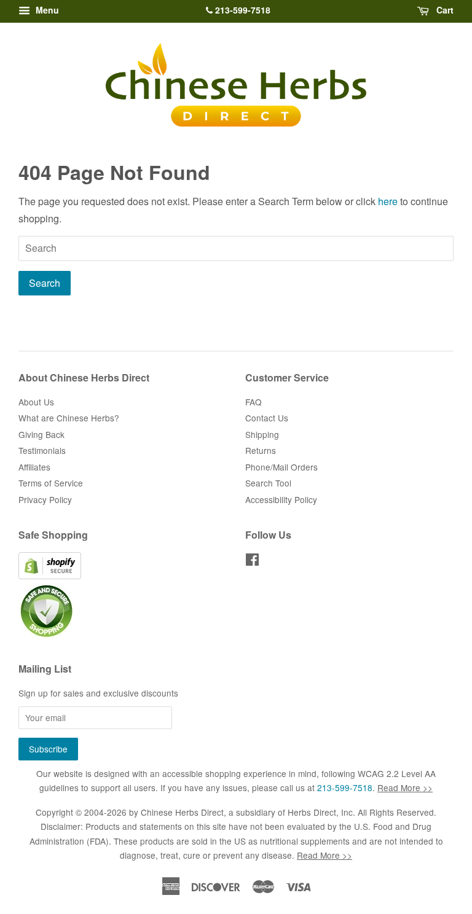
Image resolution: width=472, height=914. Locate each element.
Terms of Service (50, 483)
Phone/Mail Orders (281, 467)
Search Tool (268, 483)
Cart (444, 10)
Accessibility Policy (281, 499)
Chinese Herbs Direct (182, 812)
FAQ (253, 402)
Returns (260, 450)
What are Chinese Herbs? (68, 418)
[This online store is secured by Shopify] (49, 575)
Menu (46, 10)
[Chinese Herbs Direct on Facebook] (252, 561)
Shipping (262, 434)
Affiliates (34, 467)
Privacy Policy (45, 499)
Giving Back (41, 434)
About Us (36, 402)
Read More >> (405, 787)
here (388, 201)
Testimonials (42, 450)
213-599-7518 (241, 10)
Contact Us (266, 418)
